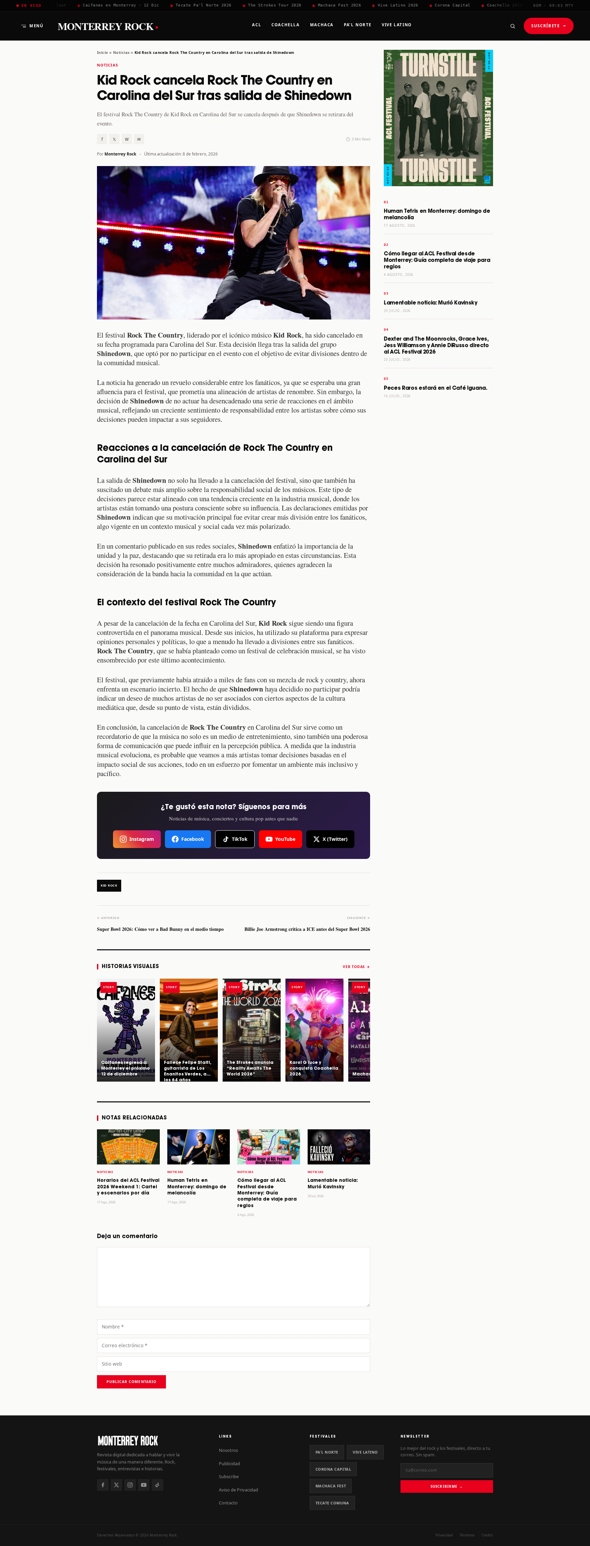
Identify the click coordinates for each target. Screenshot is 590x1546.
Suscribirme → (447, 1486)
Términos (467, 1535)
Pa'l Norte (326, 1452)
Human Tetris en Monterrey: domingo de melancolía (196, 1187)
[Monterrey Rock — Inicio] (151, 1440)
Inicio (102, 52)
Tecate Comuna (332, 1502)
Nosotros (228, 1450)
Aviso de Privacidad (238, 1490)
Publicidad (229, 1463)
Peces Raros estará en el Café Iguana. (435, 388)
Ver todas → (356, 966)
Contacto (228, 1503)
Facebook (192, 839)
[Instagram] (130, 1485)
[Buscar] (512, 26)
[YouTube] (144, 1485)
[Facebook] (103, 1485)
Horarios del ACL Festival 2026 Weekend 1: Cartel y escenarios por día (128, 1187)
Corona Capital (333, 1469)
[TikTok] (157, 1485)
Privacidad (444, 1535)
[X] (116, 1485)
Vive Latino (365, 1452)
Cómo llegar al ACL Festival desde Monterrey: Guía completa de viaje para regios (267, 1193)
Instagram (141, 839)
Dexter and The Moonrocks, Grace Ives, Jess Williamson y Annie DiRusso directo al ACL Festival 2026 (436, 345)
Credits (487, 1535)
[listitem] (126, 1030)
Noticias (121, 52)
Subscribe (229, 1476)
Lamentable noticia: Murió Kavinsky (430, 303)
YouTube (285, 839)
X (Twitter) (335, 839)
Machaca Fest (330, 1485)
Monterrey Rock (108, 26)
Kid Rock (109, 885)
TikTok (240, 839)
